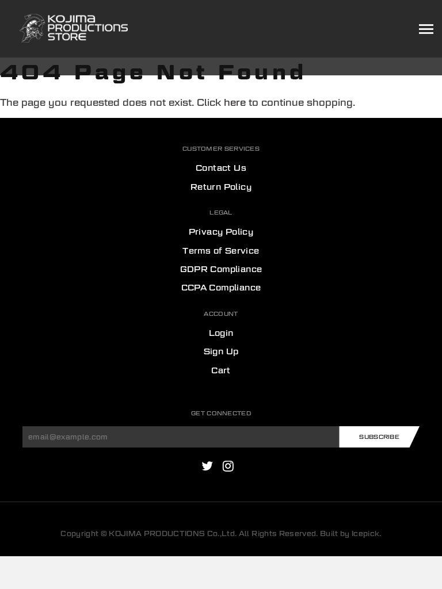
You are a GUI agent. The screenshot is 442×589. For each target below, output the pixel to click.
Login (221, 333)
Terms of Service (220, 250)
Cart (221, 370)
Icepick (365, 533)
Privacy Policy (221, 231)
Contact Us (221, 168)
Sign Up (221, 351)
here (235, 102)
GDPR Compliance (221, 269)
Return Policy (221, 187)
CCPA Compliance (221, 287)
